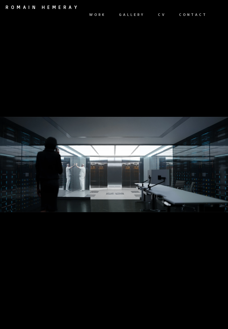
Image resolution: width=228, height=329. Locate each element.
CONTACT (193, 14)
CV (162, 14)
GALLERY (132, 14)
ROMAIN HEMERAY (43, 7)
